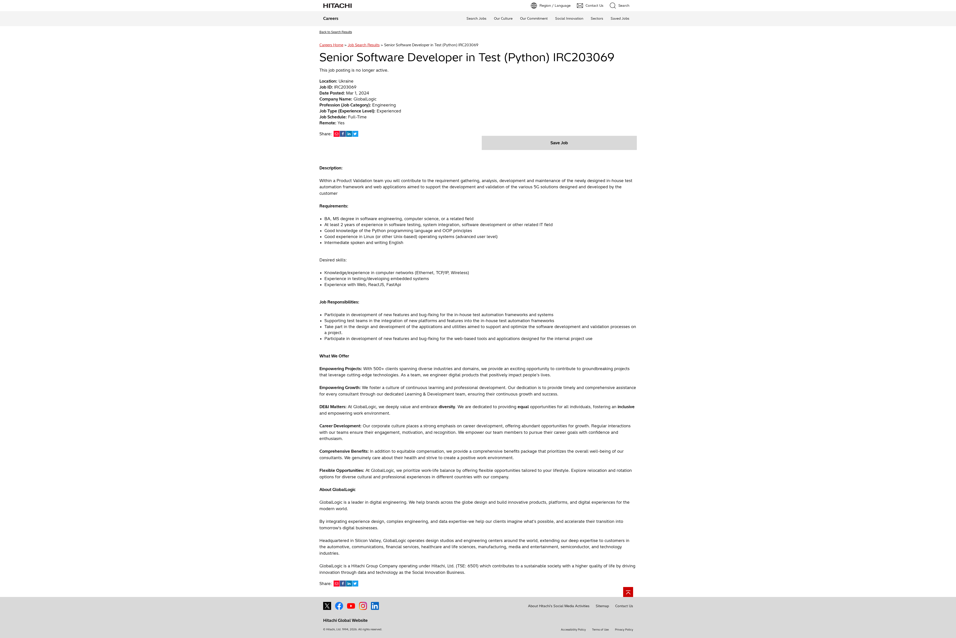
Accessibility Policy (573, 629)
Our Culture (503, 18)
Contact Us (624, 606)
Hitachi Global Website (345, 620)
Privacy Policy (624, 629)
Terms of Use (600, 629)
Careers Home (331, 45)
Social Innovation (569, 18)
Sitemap (602, 606)
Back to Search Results (335, 32)
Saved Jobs (620, 18)
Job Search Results (364, 45)
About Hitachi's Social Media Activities (559, 606)
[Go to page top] (628, 592)
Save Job (559, 142)
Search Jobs (476, 18)
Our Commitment (534, 18)
